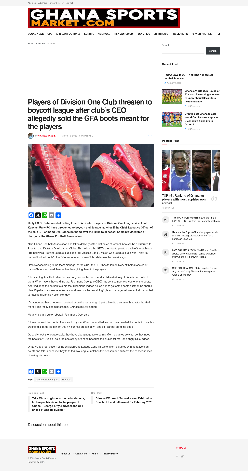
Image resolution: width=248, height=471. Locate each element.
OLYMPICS (144, 33)
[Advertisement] (91, 70)
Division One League (47, 379)
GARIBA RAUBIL (47, 135)
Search (166, 45)
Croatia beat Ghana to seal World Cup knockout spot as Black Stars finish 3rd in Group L (201, 119)
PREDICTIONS (180, 33)
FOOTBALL (52, 43)
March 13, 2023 (69, 135)
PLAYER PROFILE (201, 33)
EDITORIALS (161, 33)
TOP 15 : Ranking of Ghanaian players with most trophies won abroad (183, 199)
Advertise (42, 2)
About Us (32, 2)
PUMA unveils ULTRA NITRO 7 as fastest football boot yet (188, 76)
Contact (69, 2)
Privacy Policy (110, 453)
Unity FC (67, 379)
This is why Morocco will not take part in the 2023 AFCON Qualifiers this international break (196, 219)
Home (30, 43)
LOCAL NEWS (36, 33)
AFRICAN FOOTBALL (68, 33)
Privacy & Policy (56, 2)
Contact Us (81, 453)
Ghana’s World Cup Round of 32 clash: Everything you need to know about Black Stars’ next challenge (202, 96)
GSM (41, 461)
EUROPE (89, 33)
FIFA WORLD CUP (124, 33)
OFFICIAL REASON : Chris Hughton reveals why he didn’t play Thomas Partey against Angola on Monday (194, 271)
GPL (49, 33)
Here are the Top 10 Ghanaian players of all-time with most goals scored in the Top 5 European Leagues (195, 235)
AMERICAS (104, 33)
